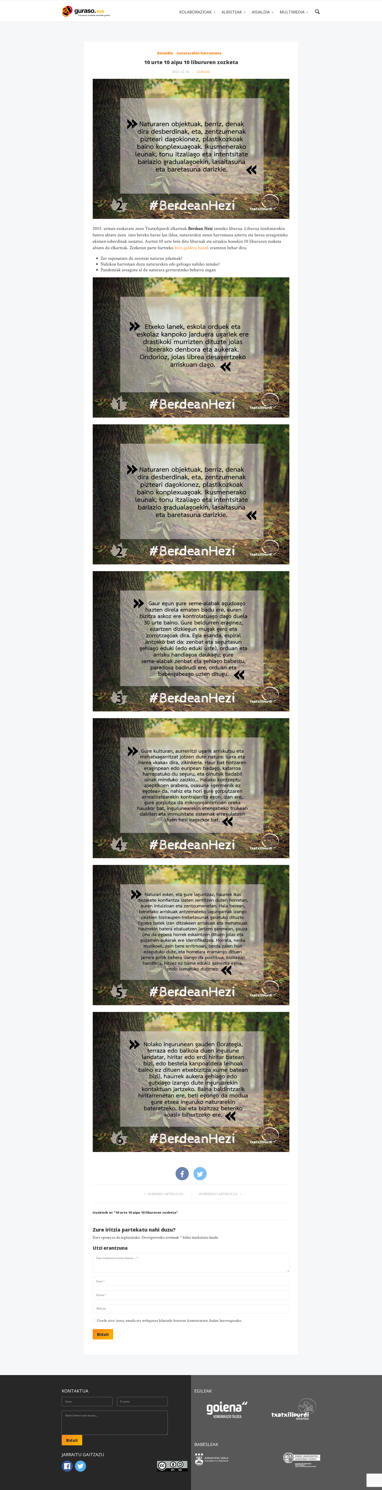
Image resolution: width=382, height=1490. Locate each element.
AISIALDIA (261, 12)
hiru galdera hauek (191, 248)
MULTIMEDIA (293, 12)
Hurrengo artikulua (219, 1194)
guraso (203, 72)
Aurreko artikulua (165, 1194)
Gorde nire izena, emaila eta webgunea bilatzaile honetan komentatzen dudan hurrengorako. (169, 1320)
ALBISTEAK (232, 12)
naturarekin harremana (199, 53)
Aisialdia (165, 53)
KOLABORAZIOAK (196, 12)
